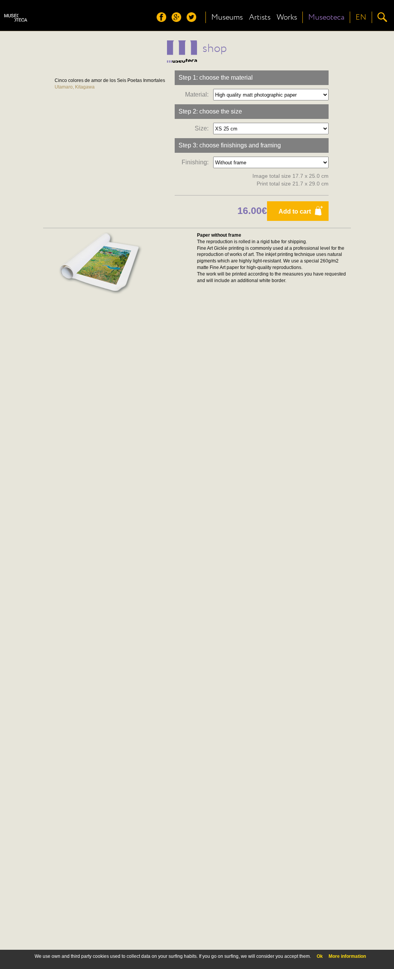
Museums (227, 17)
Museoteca (326, 17)
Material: (198, 94)
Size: (203, 128)
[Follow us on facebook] (163, 20)
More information (347, 956)
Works (287, 17)
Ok (320, 956)
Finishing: (197, 162)
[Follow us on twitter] (193, 20)
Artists (259, 17)
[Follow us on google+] (178, 20)
